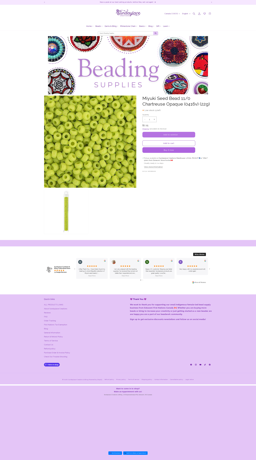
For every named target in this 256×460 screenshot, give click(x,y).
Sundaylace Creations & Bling (78, 379)
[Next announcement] (211, 2)
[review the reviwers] (105, 261)
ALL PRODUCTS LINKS (53, 305)
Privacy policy (121, 379)
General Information (52, 333)
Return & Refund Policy (53, 337)
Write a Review (199, 254)
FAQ (46, 317)
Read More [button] (92, 276)
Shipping (145, 129)
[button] (194, 13)
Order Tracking (50, 321)
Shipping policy (147, 379)
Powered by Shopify (95, 379)
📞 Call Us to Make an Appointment (135, 453)
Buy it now (169, 150)
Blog (46, 329)
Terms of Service (51, 341)
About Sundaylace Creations (55, 309)
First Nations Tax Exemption (55, 325)
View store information (153, 167)
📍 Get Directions (115, 453)
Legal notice (189, 379)
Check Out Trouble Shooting (55, 357)
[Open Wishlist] (204, 13)
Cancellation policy (176, 379)
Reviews (47, 313)
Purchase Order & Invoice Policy (57, 353)
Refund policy (49, 349)
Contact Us (48, 345)
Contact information (161, 379)
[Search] (155, 33)
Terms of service (133, 379)
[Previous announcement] (44, 2)
